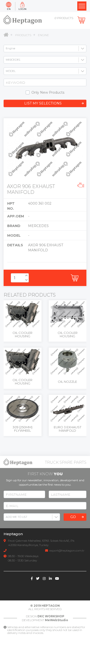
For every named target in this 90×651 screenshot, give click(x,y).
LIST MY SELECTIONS (43, 103)
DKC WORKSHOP (50, 616)
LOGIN (22, 9)
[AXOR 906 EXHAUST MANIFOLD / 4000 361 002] (45, 149)
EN (9, 9)
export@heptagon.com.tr (66, 550)
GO (73, 517)
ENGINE (43, 35)
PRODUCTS (23, 35)
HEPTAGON (51, 605)
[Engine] (80, 185)
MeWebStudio (56, 620)
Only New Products (47, 92)
